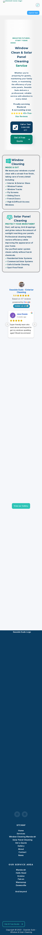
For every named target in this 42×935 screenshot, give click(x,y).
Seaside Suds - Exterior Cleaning (21, 290)
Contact (22, 852)
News (21, 855)
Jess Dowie (22, 314)
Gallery (21, 846)
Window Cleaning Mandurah (22, 836)
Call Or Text (33, 13)
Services (21, 833)
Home (21, 830)
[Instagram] (25, 814)
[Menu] (37, 5)
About (21, 849)
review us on (20, 306)
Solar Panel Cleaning (22, 840)
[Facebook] (17, 814)
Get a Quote (21, 843)
